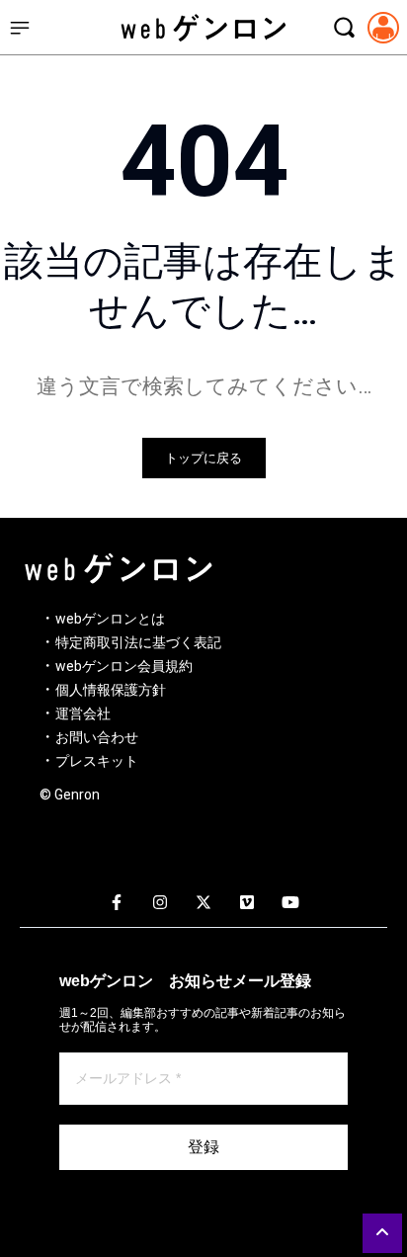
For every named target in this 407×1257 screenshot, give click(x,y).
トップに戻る (203, 458)
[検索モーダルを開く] (344, 27)
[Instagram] (160, 903)
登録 (203, 1146)
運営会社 (83, 713)
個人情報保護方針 (110, 690)
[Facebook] (116, 903)
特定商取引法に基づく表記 (138, 642)
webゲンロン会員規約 (124, 666)
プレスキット (96, 761)
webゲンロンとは (110, 619)
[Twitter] (203, 903)
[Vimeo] (247, 903)
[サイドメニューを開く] (20, 27)
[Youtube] (290, 903)
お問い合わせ (96, 737)
